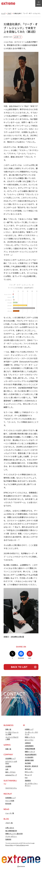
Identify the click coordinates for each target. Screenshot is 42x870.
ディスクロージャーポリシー (31, 784)
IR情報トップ (29, 729)
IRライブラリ (29, 740)
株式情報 (28, 763)
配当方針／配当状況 (31, 766)
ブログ (9, 13)
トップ (3, 13)
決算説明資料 (29, 746)
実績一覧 (8, 749)
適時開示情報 (29, 760)
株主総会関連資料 (31, 755)
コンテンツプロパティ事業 (11, 738)
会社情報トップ (10, 758)
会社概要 (8, 766)
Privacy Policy (9, 845)
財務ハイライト (30, 737)
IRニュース (28, 775)
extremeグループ (11, 775)
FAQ (26, 778)
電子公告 (28, 769)
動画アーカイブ (30, 752)
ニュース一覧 (9, 813)
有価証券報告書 (30, 749)
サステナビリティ (11, 788)
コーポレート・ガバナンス (31, 733)
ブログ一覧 (9, 823)
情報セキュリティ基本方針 (14, 834)
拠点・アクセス (10, 772)
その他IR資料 (29, 757)
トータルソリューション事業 (11, 733)
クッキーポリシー (11, 836)
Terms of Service (20, 845)
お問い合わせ (9, 828)
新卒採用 (8, 804)
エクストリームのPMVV (11, 762)
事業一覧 (8, 729)
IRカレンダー (29, 772)
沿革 (6, 769)
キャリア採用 (9, 801)
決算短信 (28, 743)
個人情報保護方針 (11, 831)
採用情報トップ (10, 798)
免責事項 (28, 781)
